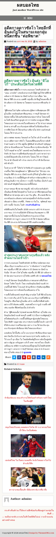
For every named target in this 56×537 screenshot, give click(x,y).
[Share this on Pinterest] (24, 357)
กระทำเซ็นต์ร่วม (33, 205)
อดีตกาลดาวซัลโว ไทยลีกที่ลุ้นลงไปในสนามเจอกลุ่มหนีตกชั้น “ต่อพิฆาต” (27, 32)
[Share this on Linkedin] (43, 357)
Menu (29, 18)
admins (42, 41)
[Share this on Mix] (48, 357)
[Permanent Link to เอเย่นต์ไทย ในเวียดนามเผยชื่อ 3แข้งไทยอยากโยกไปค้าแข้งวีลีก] (28, 445)
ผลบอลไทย (28, 5)
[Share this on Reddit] (29, 357)
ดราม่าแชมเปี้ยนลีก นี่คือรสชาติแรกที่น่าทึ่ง (28, 490)
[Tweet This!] (14, 357)
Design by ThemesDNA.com (41, 533)
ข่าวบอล (21, 364)
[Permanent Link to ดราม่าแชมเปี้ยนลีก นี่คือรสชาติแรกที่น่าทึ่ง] (28, 477)
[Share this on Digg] (39, 357)
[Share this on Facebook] (19, 357)
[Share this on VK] (34, 357)
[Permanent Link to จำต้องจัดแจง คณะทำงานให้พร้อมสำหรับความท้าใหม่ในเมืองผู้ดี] (28, 383)
